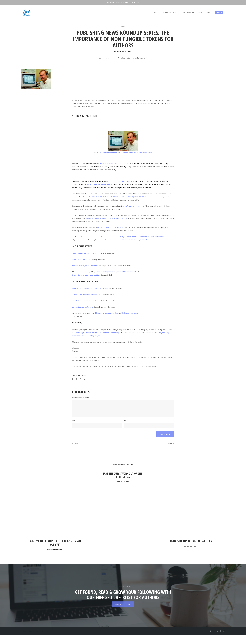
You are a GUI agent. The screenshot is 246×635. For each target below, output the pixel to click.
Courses (154, 12)
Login (209, 12)
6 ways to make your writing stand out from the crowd (115, 271)
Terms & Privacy (34, 631)
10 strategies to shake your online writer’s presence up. (97, 333)
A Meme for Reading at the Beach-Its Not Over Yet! (55, 542)
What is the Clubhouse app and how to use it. (90, 288)
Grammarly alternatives (81, 259)
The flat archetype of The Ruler (85, 266)
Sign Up (219, 12)
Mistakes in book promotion (106, 313)
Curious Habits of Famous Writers (190, 541)
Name (74, 420)
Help (200, 12)
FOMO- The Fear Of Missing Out (111, 227)
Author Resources (169, 12)
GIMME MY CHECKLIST (123, 604)
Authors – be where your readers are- (87, 294)
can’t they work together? (135, 206)
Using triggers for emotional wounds (86, 253)
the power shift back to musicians (122, 181)
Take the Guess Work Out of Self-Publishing (123, 475)
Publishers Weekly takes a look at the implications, (107, 218)
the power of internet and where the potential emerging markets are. (117, 197)
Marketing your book (129, 313)
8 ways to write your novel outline (86, 275)
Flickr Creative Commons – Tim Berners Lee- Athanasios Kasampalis (125, 152)
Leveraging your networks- (82, 307)
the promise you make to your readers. (134, 240)
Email (126, 420)
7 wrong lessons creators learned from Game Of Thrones (140, 237)
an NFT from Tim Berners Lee (99, 184)
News (123, 26)
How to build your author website (85, 301)
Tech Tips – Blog (188, 12)
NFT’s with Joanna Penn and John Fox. (114, 163)
